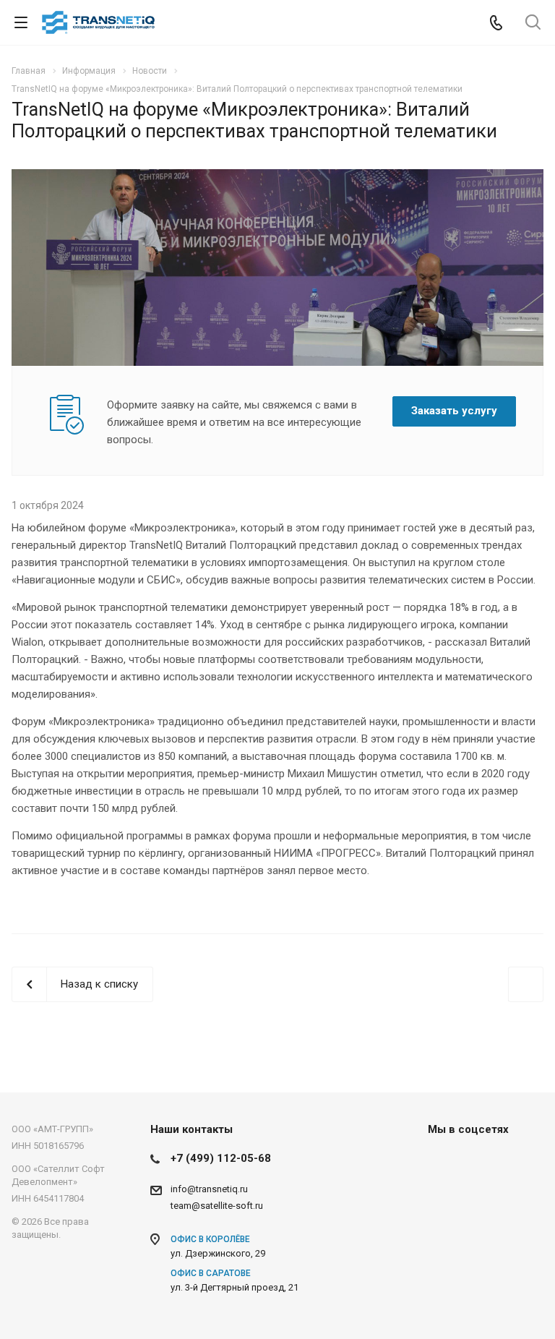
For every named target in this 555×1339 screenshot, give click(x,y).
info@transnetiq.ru (209, 1188)
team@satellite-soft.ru (217, 1205)
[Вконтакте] (442, 1161)
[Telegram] (476, 1161)
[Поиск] (533, 23)
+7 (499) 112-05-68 (221, 1158)
